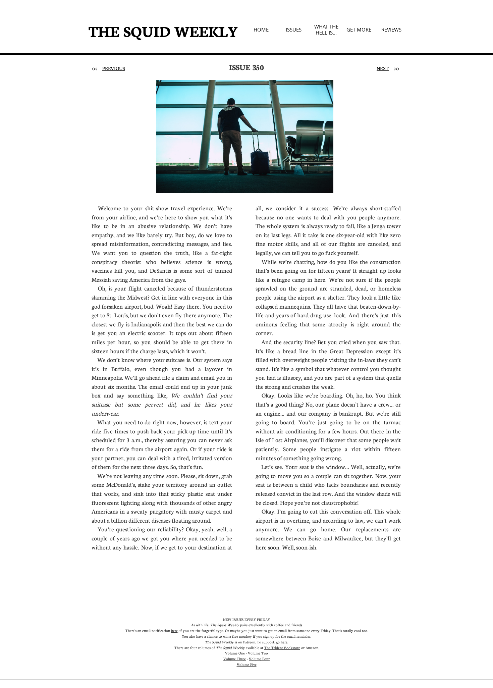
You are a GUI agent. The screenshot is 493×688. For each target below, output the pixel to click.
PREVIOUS (113, 68)
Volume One (235, 653)
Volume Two (258, 653)
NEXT (383, 68)
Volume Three (234, 658)
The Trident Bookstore (282, 647)
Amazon (312, 647)
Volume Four (259, 658)
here (174, 630)
